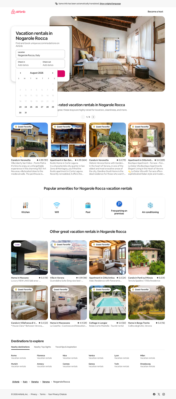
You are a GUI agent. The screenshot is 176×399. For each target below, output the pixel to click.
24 (26, 107)
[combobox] (40, 55)
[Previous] (83, 117)
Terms (42, 394)
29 (53, 107)
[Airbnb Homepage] (18, 11)
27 (42, 107)
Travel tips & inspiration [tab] (66, 347)
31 (26, 112)
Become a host (155, 11)
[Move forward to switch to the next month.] (52, 73)
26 (36, 107)
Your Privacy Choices (57, 394)
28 (47, 107)
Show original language (110, 3)
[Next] (93, 117)
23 (20, 107)
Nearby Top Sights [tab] (42, 347)
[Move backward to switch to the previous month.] (20, 73)
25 (31, 107)
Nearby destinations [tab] (20, 347)
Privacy (34, 394)
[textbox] (28, 65)
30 (20, 112)
